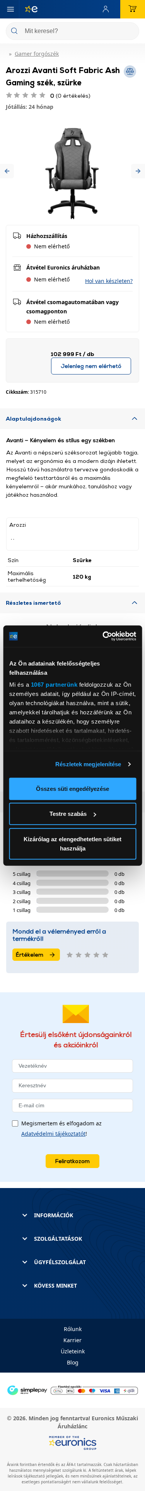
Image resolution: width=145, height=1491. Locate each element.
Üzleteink (73, 1351)
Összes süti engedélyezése (72, 788)
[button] (7, 171)
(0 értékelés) (70, 95)
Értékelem (29, 954)
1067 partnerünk (54, 684)
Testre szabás (68, 813)
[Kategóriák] (10, 9)
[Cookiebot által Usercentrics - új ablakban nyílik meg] (103, 636)
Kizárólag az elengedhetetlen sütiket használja (72, 843)
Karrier (72, 1340)
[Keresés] (130, 31)
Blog (72, 1362)
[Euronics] (28, 9)
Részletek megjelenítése (88, 764)
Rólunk (73, 1329)
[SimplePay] (72, 1389)
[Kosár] (132, 9)
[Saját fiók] (107, 9)
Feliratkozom (72, 1161)
